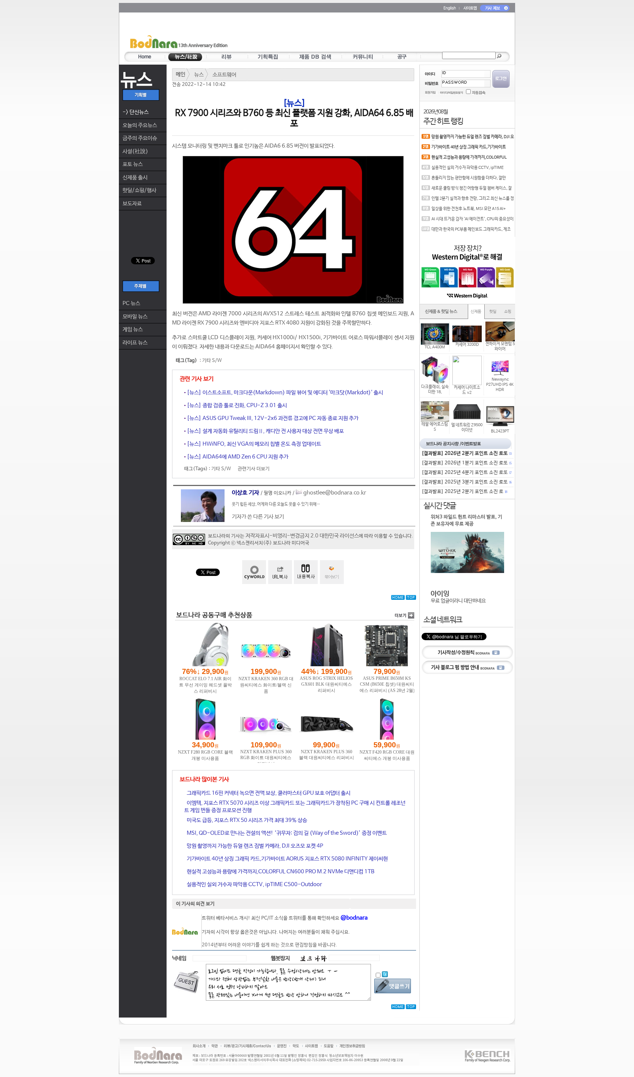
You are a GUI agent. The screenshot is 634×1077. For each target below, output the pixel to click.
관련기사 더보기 (254, 469)
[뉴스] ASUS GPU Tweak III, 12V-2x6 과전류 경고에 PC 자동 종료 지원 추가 (272, 418)
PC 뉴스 (131, 303)
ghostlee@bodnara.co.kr (334, 493)
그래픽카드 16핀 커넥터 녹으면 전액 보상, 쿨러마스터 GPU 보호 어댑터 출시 (268, 793)
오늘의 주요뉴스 (140, 125)
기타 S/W (212, 360)
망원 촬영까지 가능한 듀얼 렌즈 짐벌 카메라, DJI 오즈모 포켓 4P (254, 846)
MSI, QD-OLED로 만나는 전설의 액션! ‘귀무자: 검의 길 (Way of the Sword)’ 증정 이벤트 (286, 833)
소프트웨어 (224, 75)
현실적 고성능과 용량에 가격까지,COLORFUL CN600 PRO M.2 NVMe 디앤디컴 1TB (280, 872)
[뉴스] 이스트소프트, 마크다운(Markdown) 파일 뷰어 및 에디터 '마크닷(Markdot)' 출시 (284, 392)
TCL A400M (435, 347)
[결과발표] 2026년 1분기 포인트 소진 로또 (466, 463)
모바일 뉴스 (135, 316)
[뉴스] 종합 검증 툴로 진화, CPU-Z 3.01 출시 (236, 405)
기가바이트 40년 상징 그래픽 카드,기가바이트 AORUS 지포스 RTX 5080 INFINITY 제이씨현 (287, 859)
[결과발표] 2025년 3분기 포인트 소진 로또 (466, 482)
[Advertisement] (359, 33)
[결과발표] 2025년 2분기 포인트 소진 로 (464, 491)
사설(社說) (135, 151)
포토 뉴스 (133, 164)
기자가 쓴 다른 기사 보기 (258, 517)
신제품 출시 (135, 177)
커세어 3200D (467, 344)
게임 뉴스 (133, 329)
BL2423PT (500, 431)
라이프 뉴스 (135, 343)
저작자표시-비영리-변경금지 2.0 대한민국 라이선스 (302, 536)
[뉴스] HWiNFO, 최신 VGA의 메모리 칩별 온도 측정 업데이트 (253, 444)
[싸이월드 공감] (254, 572)
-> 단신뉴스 (136, 112)
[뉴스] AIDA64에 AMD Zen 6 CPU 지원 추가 (237, 457)
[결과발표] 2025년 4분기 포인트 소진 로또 (466, 472)
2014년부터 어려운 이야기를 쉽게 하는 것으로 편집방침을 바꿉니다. (269, 945)
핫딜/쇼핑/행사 (139, 190)
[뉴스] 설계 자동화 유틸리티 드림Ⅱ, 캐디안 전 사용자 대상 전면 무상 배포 (265, 431)
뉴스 (199, 75)
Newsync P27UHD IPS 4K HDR (500, 384)
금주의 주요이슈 (140, 138)
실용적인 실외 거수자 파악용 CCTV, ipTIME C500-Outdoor (254, 884)
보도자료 (132, 203)
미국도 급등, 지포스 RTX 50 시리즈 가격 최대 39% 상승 (246, 820)
